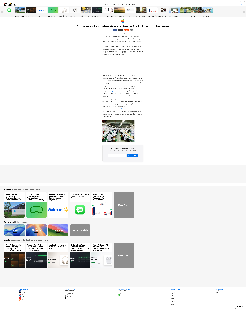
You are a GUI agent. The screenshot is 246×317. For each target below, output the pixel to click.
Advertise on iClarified (220, 290)
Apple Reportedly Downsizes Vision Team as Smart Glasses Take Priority (53, 15)
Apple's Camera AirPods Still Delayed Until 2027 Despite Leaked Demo (140, 15)
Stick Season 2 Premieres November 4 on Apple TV (185, 14)
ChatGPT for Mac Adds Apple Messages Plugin (8, 14)
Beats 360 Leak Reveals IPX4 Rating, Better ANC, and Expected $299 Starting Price (63, 15)
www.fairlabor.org (111, 91)
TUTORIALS (112, 4)
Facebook (23, 290)
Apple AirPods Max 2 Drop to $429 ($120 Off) (57, 247)
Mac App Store (70, 298)
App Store (69, 296)
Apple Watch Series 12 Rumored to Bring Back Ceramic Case (74, 15)
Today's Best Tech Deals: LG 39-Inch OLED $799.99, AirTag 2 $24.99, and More (80, 247)
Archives (172, 303)
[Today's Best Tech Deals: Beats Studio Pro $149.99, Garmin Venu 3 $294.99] (97, 12)
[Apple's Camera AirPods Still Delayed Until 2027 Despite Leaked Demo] (141, 12)
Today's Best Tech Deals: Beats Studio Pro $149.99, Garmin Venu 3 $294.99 (97, 15)
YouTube (23, 298)
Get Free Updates (132, 155)
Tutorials (173, 292)
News (172, 290)
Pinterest (23, 294)
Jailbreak (173, 301)
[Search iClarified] (241, 4)
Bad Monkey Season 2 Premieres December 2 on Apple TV (196, 15)
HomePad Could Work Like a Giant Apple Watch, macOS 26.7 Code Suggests (163, 15)
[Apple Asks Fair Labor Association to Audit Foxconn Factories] (118, 131)
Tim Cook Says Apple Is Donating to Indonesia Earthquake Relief (206, 15)
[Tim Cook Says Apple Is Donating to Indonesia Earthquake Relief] (207, 12)
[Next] (244, 12)
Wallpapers (173, 293)
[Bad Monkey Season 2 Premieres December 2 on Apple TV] (196, 12)
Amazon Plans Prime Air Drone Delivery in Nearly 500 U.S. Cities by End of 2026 (119, 15)
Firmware (173, 300)
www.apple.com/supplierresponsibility (112, 108)
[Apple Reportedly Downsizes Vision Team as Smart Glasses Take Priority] (53, 12)
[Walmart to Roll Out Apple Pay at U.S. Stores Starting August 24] (42, 12)
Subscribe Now (123, 294)
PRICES (133, 4)
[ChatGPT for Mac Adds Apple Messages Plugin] (9, 12)
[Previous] (2, 12)
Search (172, 304)
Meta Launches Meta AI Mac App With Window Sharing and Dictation (173, 15)
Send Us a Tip (219, 292)
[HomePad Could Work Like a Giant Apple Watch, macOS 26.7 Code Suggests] (163, 12)
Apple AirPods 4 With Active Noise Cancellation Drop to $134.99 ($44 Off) (101, 247)
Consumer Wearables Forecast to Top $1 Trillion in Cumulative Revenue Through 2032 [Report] (108, 15)
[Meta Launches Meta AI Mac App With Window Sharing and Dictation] (174, 12)
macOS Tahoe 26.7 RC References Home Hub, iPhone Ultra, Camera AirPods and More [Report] (130, 15)
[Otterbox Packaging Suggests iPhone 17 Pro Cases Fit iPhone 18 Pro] (86, 12)
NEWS (106, 4)
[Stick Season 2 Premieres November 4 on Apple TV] (185, 12)
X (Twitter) (23, 292)
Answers (172, 298)
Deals (172, 297)
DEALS (139, 4)
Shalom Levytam (129, 33)
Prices (172, 295)
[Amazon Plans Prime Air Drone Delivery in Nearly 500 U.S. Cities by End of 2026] (119, 12)
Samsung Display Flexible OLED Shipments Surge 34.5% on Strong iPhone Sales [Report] (152, 15)
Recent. (8, 189)
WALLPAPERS (120, 4)
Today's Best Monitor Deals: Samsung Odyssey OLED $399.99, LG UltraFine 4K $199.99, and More (31, 16)
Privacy (242, 308)
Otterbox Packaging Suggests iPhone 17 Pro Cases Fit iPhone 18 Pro (85, 15)
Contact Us (218, 293)
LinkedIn (23, 296)
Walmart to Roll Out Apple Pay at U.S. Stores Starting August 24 (42, 15)
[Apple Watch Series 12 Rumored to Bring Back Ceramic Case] (75, 12)
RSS (22, 299)
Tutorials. (9, 222)
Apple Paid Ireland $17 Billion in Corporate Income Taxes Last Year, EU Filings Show (20, 15)
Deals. (7, 240)
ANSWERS (128, 4)
